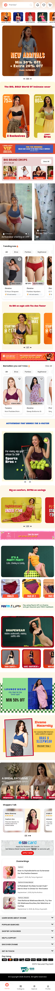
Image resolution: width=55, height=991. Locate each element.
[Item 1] (10, 588)
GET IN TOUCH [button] (8, 951)
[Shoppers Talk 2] (21, 820)
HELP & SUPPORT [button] (9, 938)
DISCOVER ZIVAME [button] (10, 944)
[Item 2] (31, 588)
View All (46, 161)
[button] (43, 5)
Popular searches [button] (11, 924)
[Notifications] (37, 5)
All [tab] (6, 252)
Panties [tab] (28, 252)
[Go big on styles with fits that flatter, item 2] (21, 328)
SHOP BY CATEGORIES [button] (12, 931)
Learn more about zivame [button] (15, 918)
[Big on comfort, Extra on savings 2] (21, 510)
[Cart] (50, 5)
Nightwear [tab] (42, 252)
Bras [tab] (16, 252)
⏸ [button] (53, 27)
